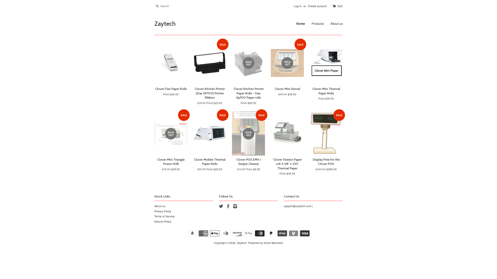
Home (300, 23)
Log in (298, 6)
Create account (317, 6)
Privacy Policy (162, 211)
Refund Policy (162, 221)
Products (318, 23)
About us (336, 23)
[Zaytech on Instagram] (235, 207)
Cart (340, 6)
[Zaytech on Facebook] (228, 207)
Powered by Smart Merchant (265, 243)
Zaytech (165, 23)
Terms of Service (164, 216)
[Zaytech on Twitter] (221, 207)
